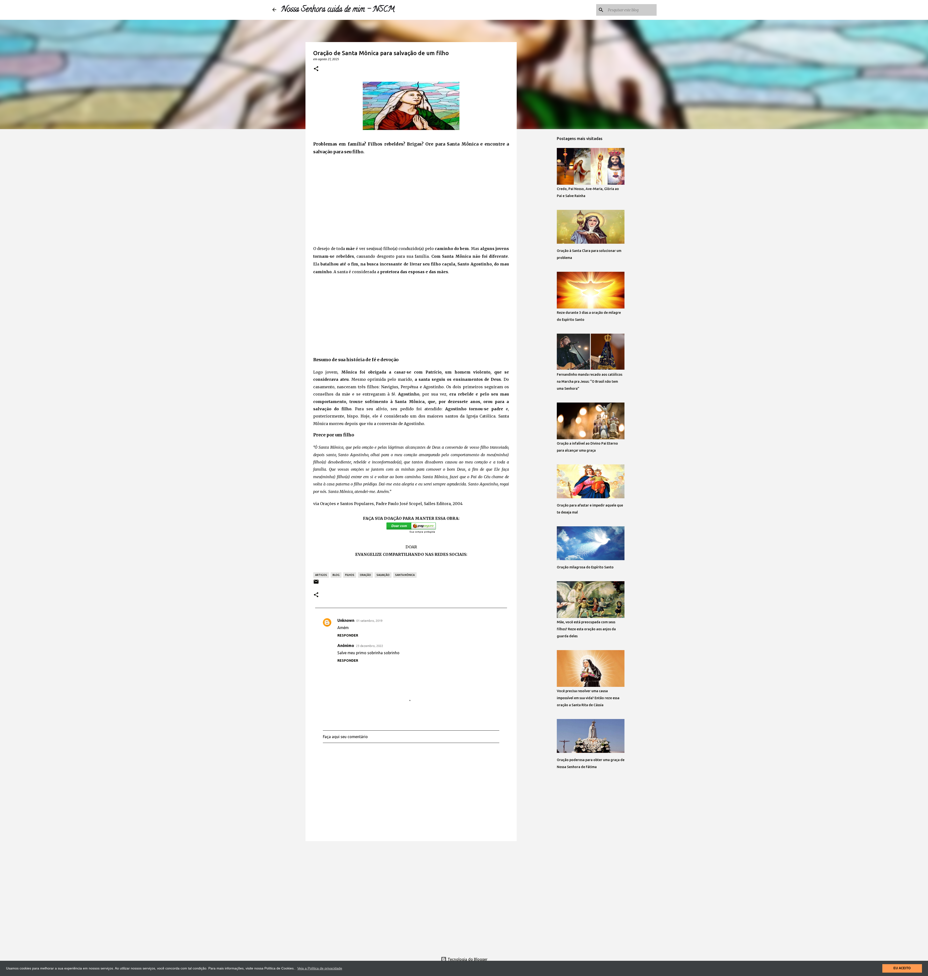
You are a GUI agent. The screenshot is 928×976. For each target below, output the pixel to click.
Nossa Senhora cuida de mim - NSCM (338, 10)
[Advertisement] (411, 205)
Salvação (383, 574)
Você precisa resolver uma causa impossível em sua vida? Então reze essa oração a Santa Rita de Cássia (588, 698)
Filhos (349, 574)
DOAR (411, 546)
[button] (316, 69)
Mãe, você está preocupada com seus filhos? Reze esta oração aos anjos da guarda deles (586, 629)
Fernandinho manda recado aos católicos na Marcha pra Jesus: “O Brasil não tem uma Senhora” (589, 381)
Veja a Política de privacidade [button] (319, 968)
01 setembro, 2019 (369, 620)
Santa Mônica (405, 574)
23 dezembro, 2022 (369, 645)
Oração (365, 574)
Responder (347, 635)
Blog (336, 574)
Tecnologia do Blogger (467, 959)
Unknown (345, 620)
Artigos (321, 574)
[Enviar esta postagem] (316, 583)
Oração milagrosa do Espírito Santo (585, 567)
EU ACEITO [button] (902, 968)
